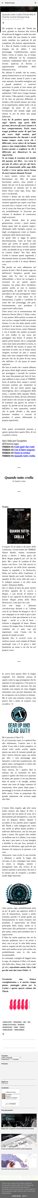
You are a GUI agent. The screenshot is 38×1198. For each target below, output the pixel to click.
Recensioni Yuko (7, 1027)
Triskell (22, 1027)
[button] (3, 23)
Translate (16, 1059)
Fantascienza (17, 1022)
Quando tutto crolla (9, 1024)
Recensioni (21, 1024)
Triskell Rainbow (19, 1029)
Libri (24, 1022)
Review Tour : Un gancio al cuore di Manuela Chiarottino (17, 1128)
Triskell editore (7, 1029)
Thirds (16, 1027)
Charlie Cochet (7, 1022)
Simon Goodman (12, 1098)
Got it (24, 1196)
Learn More (16, 1196)
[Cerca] (35, 3)
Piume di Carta (10, 3)
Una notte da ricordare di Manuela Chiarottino (15, 1169)
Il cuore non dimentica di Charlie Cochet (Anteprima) (16, 1149)
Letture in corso (11, 1092)
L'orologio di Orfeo (9, 1095)
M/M (29, 1022)
